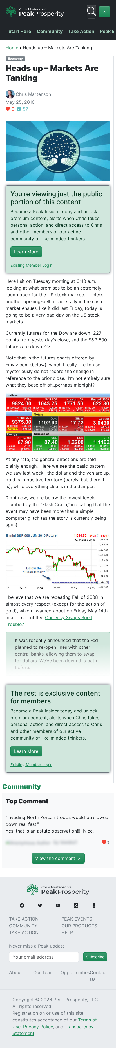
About (15, 972)
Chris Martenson (33, 94)
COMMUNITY (23, 925)
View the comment (56, 858)
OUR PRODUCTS (79, 925)
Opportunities (75, 972)
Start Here (19, 31)
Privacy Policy (38, 1026)
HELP (67, 932)
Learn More (26, 252)
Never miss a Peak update (37, 946)
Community (50, 31)
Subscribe (95, 956)
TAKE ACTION (24, 919)
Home (12, 47)
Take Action (81, 31)
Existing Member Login (31, 265)
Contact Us (98, 976)
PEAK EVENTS (76, 919)
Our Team (43, 972)
